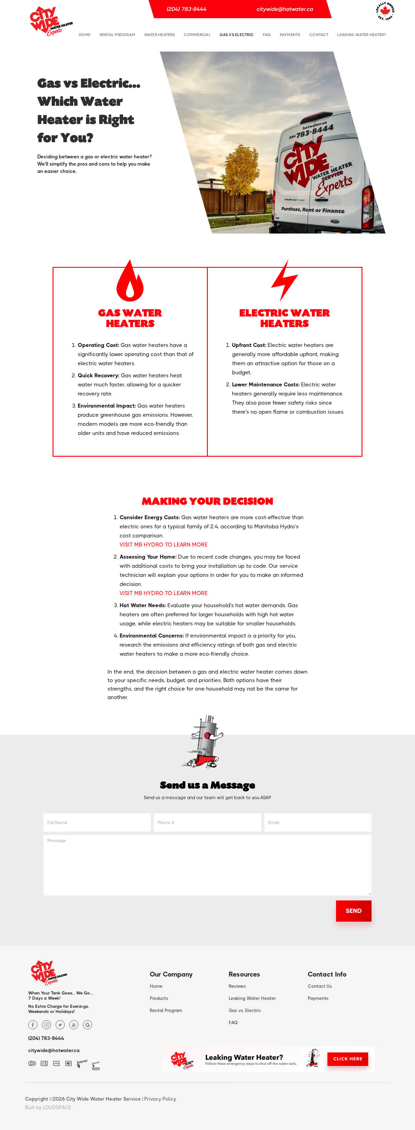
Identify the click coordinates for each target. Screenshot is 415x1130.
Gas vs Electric (237, 34)
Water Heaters (159, 34)
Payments (290, 34)
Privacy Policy (160, 1099)
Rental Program (117, 34)
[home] (52, 21)
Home (85, 34)
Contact (318, 34)
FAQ (267, 34)
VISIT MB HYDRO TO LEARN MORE (164, 545)
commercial (197, 34)
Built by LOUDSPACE (48, 1107)
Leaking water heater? (361, 34)
